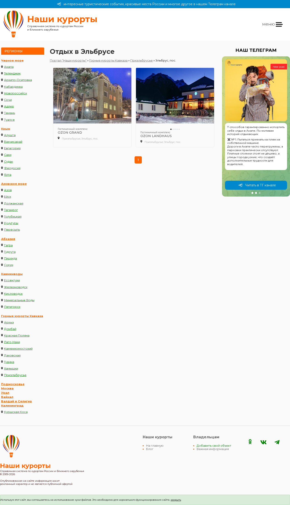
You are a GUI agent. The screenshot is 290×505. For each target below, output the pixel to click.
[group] (256, 126)
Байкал (7, 397)
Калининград (12, 405)
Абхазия (8, 239)
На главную (155, 445)
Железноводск (15, 287)
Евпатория (12, 148)
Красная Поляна (16, 335)
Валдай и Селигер (16, 401)
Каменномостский (18, 348)
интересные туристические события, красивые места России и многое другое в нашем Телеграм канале (150, 4)
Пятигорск (12, 306)
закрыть (176, 499)
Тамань (9, 113)
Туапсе (9, 119)
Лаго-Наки (12, 342)
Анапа (9, 67)
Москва (7, 388)
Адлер (9, 106)
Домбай (10, 329)
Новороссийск (15, 93)
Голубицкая (13, 216)
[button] (252, 193)
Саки (7, 154)
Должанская (13, 203)
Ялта (7, 174)
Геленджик (12, 73)
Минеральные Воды (19, 300)
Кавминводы (12, 274)
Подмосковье (12, 384)
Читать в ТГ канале (260, 185)
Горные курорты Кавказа (22, 316)
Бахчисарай (13, 141)
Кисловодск (13, 293)
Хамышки (11, 368)
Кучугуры (11, 223)
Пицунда (10, 258)
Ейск (7, 196)
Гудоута (10, 252)
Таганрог (11, 210)
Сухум (8, 265)
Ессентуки (12, 280)
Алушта (10, 135)
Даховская (12, 355)
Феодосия (12, 168)
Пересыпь (12, 229)
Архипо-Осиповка (18, 80)
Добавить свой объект (214, 445)
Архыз (9, 322)
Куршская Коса (16, 412)
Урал (5, 392)
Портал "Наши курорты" (68, 60)
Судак (8, 161)
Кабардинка (13, 86)
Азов (8, 190)
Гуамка (9, 362)
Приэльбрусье (15, 375)
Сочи (8, 100)
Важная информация (213, 449)
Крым (5, 128)
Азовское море (14, 183)
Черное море (12, 60)
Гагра (8, 245)
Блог (149, 449)
